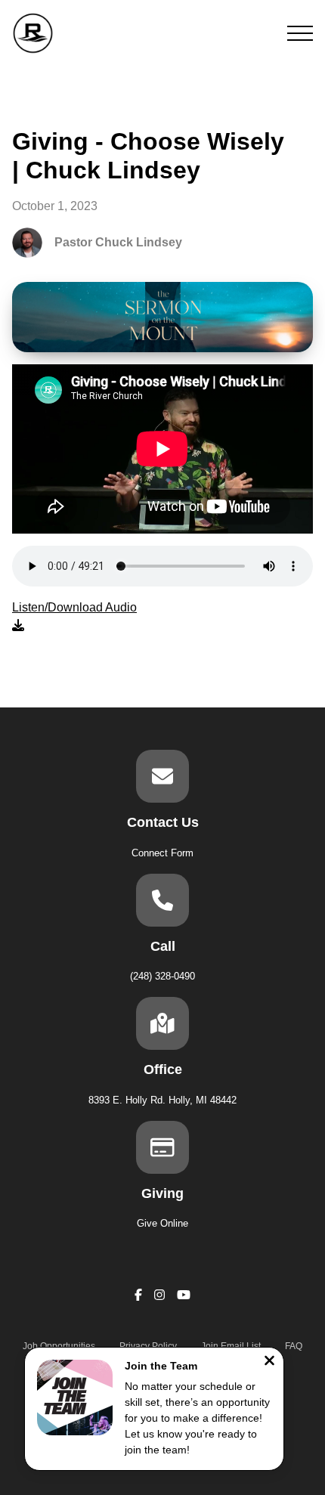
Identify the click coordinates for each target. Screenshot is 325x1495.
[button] (300, 33)
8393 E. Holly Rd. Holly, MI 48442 (162, 1100)
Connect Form (162, 853)
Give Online (162, 1223)
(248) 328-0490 (162, 976)
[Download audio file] (74, 617)
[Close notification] (269, 1362)
